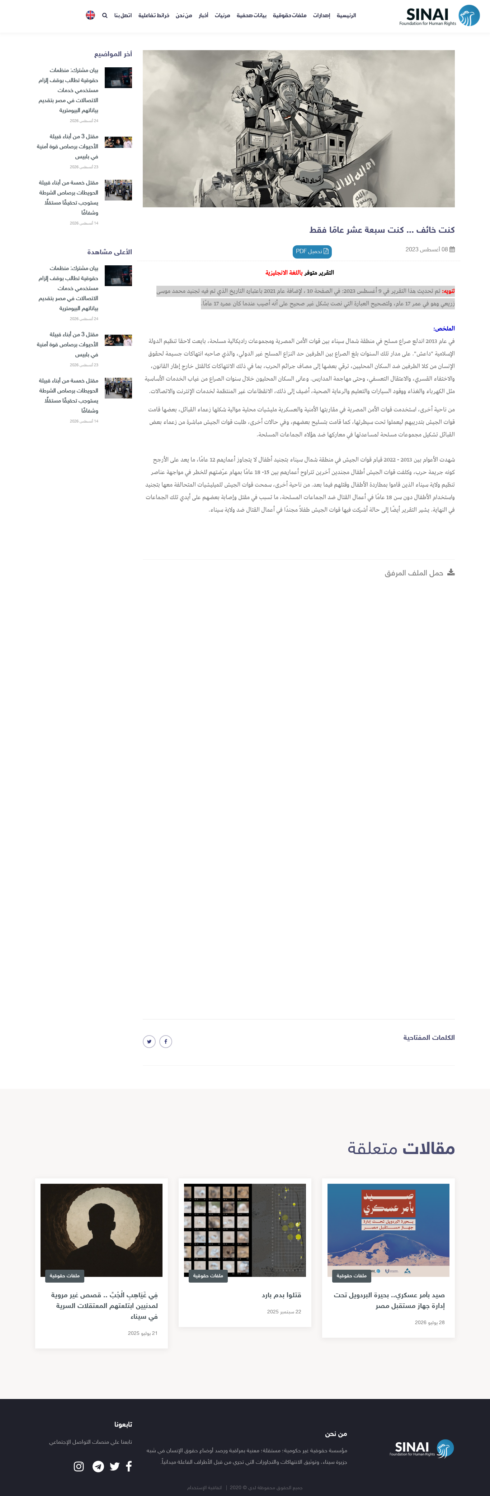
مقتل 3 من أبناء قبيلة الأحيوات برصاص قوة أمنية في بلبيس (67, 147)
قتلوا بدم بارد (281, 1295)
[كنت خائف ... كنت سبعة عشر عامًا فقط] (165, 1041)
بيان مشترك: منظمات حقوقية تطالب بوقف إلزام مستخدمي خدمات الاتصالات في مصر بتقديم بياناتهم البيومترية (68, 90)
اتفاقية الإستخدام (205, 1488)
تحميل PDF (310, 251)
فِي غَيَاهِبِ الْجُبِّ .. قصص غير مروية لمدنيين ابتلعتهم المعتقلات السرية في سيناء (104, 1306)
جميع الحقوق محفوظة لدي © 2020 (266, 1488)
